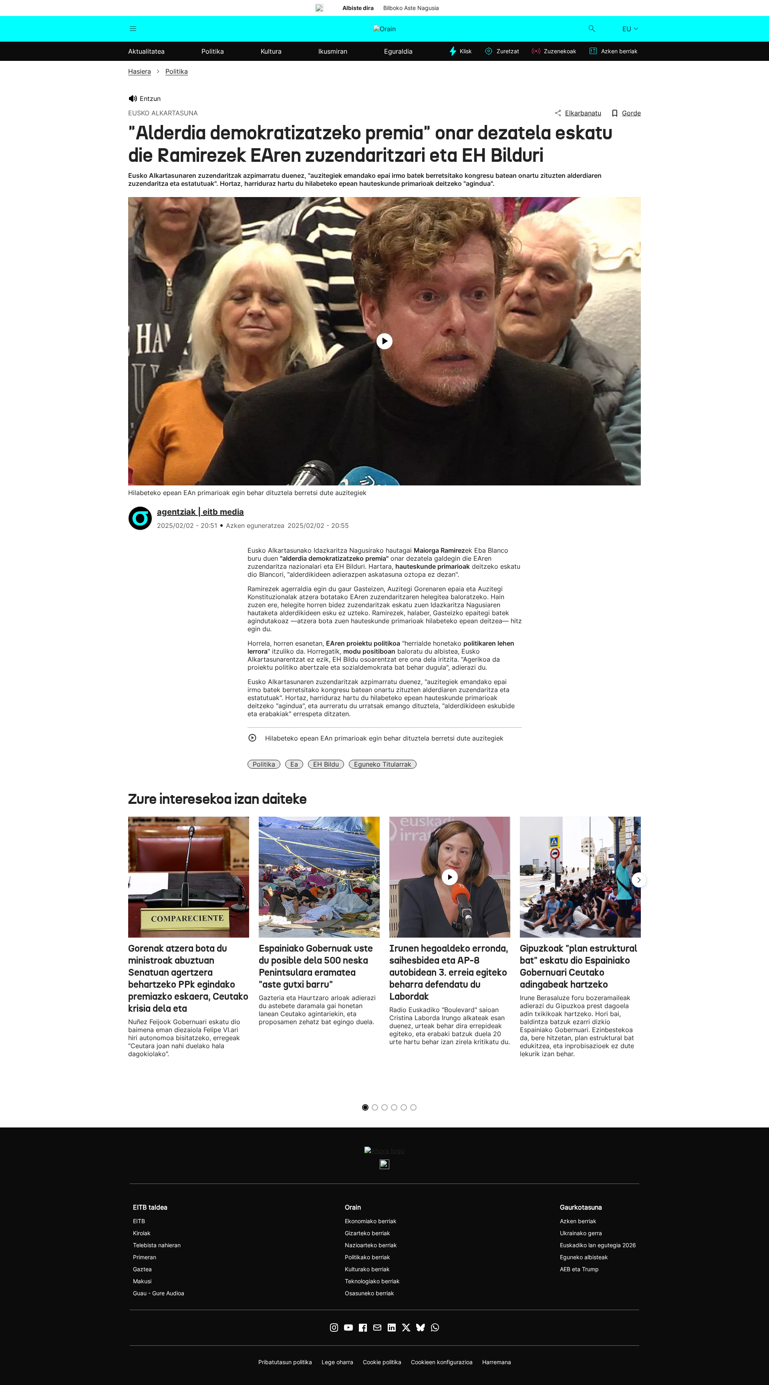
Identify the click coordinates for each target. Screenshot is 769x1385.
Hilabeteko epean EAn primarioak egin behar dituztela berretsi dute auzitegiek (384, 738)
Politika (264, 764)
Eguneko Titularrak (382, 764)
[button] (639, 880)
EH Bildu (326, 764)
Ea (294, 764)
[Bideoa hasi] (384, 341)
